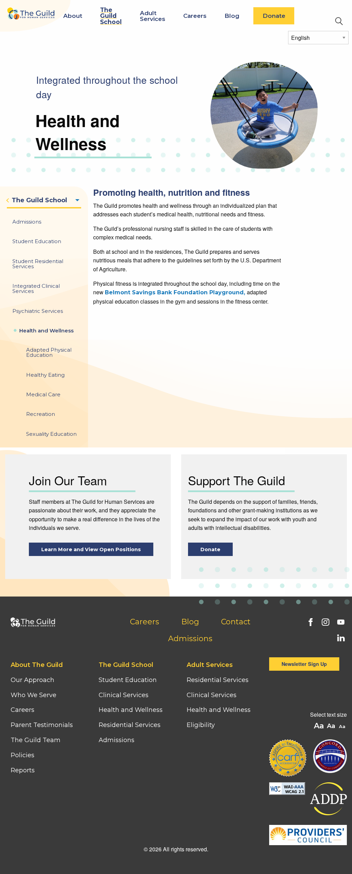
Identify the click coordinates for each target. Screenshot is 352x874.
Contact (236, 621)
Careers (195, 15)
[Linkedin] (340, 637)
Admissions (190, 638)
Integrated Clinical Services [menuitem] (36, 288)
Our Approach (32, 680)
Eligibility (201, 725)
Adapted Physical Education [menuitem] (49, 352)
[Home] (30, 10)
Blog (231, 15)
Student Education (128, 680)
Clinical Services (123, 695)
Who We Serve (34, 695)
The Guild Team (35, 740)
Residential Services (130, 725)
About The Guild (37, 665)
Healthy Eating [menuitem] (45, 375)
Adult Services (152, 15)
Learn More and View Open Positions (91, 549)
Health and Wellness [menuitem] (46, 330)
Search (339, 21)
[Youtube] (340, 621)
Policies (22, 755)
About (72, 15)
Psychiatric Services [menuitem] (37, 311)
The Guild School (111, 15)
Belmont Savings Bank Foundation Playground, (176, 292)
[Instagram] (325, 621)
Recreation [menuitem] (40, 414)
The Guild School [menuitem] (39, 200)
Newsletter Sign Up (304, 663)
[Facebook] (310, 621)
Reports (23, 770)
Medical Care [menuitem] (43, 394)
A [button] (343, 726)
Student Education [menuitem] (36, 241)
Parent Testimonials (42, 725)
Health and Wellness (131, 710)
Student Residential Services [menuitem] (37, 264)
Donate (274, 15)
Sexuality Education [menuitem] (51, 434)
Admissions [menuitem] (26, 221)
